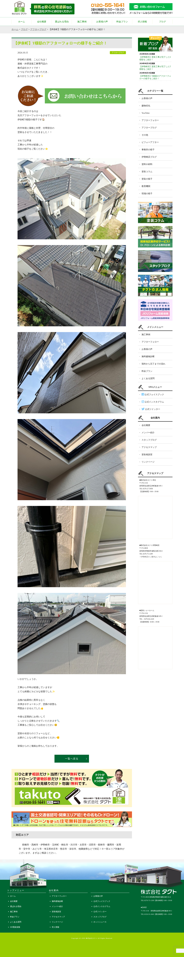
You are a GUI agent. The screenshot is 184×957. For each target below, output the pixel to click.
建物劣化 (146, 106)
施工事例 (82, 21)
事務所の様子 (148, 149)
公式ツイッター (152, 409)
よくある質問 (148, 378)
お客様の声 (102, 21)
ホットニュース (100, 922)
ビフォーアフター (150, 142)
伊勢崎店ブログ (149, 157)
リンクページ (148, 462)
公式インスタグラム (154, 402)
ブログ (162, 21)
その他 (145, 135)
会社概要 (41, 21)
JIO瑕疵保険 (15, 927)
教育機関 (146, 186)
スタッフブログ (149, 440)
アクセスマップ (149, 447)
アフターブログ (38, 29)
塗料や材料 (147, 164)
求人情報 (142, 21)
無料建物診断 (148, 356)
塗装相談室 (147, 454)
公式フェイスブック (154, 394)
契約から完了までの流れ (153, 364)
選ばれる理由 (62, 21)
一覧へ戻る (71, 758)
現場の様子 (147, 193)
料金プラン (122, 21)
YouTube (146, 113)
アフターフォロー (150, 120)
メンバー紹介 (148, 432)
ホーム (21, 21)
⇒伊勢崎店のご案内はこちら (150, 557)
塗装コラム (147, 171)
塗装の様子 (147, 179)
